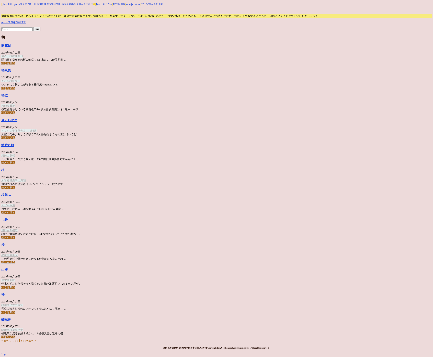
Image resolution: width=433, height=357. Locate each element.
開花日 (6, 45)
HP (142, 4)
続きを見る (8, 63)
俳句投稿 (38, 4)
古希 (4, 220)
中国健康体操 (69, 4)
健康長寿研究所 (52, 4)
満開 (23, 180)
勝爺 (4, 56)
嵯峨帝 (6, 319)
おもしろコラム (104, 4)
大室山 (24, 130)
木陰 (4, 180)
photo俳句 (7, 4)
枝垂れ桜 (7, 145)
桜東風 (6, 70)
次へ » (32, 340)
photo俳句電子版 (23, 4)
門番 (34, 130)
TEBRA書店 (119, 4)
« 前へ (5, 340)
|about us (135, 4)
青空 (20, 305)
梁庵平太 (14, 180)
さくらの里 (9, 120)
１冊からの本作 (84, 4)
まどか (5, 81)
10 (26, 340)
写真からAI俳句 (154, 4)
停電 (4, 280)
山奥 (9, 155)
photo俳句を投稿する (13, 22)
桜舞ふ (6, 195)
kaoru (128, 4)
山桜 (9, 56)
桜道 (4, 95)
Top (3, 354)
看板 (12, 105)
